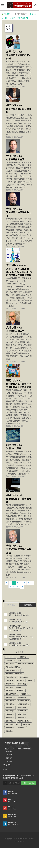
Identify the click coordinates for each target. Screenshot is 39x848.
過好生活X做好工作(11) (12, 724)
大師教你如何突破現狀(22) (25, 663)
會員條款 (9, 754)
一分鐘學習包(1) (23, 657)
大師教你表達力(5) (11, 677)
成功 (6, 18)
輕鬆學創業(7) (22, 697)
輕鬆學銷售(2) (22, 717)
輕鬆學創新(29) (10, 697)
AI (27, 18)
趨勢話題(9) (20, 690)
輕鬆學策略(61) (22, 707)
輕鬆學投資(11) (10, 704)
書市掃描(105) (10, 684)
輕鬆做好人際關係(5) (12, 694)
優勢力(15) (21, 660)
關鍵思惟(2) (9, 731)
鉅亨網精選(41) (10, 727)
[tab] (28, 604)
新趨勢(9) (30, 680)
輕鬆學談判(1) (10, 717)
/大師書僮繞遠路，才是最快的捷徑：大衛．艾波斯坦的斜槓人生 (21, 628)
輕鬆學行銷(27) (22, 714)
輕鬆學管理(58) (10, 711)
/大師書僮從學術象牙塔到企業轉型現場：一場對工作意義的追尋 (21, 637)
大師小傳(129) (10, 663)
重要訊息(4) (26, 724)
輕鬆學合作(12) (10, 700)
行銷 (23, 18)
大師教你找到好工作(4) (12, 670)
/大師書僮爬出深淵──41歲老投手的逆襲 (19, 644)
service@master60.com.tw (21, 748)
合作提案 (9, 761)
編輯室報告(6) (20, 687)
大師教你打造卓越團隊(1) (13, 667)
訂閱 (24, 783)
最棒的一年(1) (22, 684)
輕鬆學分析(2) (25, 694)
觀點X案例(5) (10, 690)
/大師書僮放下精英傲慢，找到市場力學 (18, 621)
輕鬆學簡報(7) (22, 711)
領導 (18, 18)
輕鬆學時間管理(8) (23, 704)
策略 (14, 18)
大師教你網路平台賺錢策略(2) (14, 673)
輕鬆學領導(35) (10, 721)
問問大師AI (9, 14)
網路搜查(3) (9, 687)
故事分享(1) (20, 680)
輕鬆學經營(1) (10, 714)
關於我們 (9, 751)
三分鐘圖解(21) (10, 660)
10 (18, 586)
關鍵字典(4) (21, 727)
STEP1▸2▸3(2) (10, 657)
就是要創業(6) (24, 677)
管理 (31, 14)
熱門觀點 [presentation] (11, 605)
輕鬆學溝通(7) (10, 707)
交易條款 (9, 758)
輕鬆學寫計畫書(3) (23, 700)
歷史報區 (32, 783)
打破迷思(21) (9, 680)
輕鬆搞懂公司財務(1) (24, 721)
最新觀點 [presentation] (28, 605)
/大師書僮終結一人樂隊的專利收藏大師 (18, 614)
